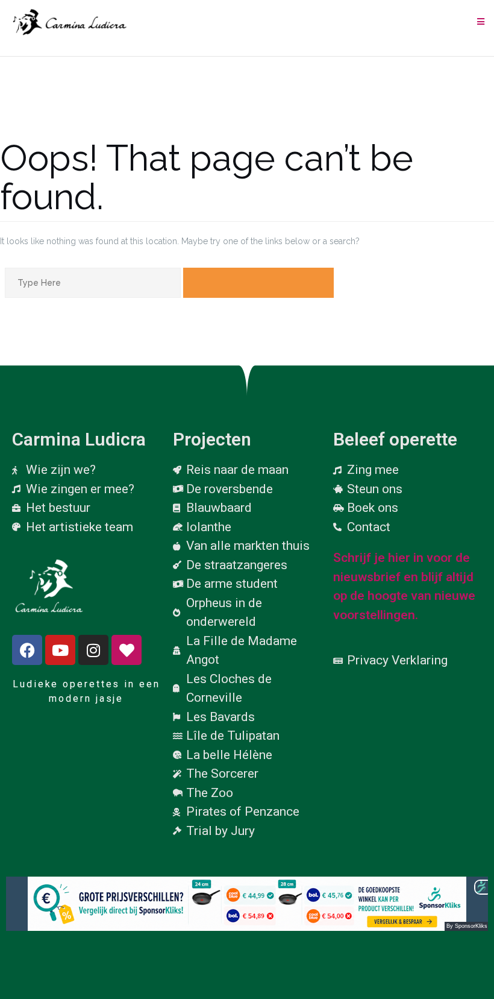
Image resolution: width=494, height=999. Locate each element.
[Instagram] (93, 650)
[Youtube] (60, 650)
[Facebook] (27, 650)
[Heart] (126, 650)
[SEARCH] (258, 283)
